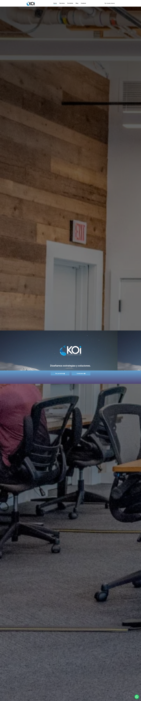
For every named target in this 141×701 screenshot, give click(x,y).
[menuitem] (55, 3)
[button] (137, 697)
